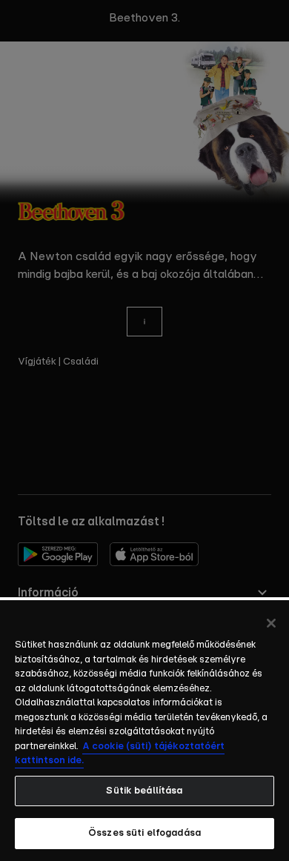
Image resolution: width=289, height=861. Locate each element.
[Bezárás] (271, 623)
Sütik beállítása (144, 791)
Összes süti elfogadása (144, 833)
